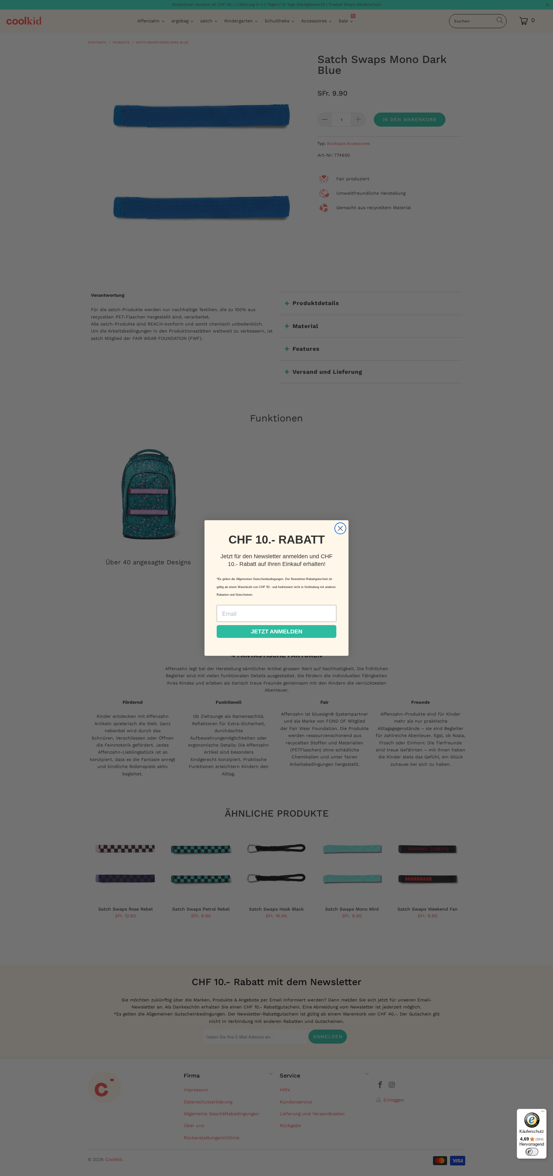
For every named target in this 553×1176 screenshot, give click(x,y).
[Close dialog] (340, 528)
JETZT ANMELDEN (276, 631)
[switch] (531, 1152)
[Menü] (543, 1113)
